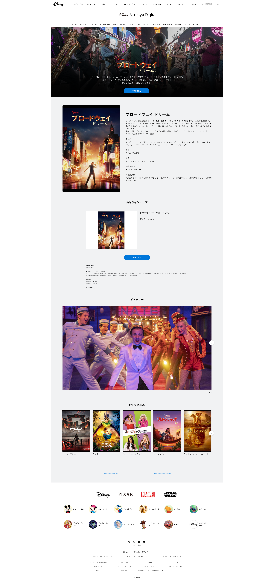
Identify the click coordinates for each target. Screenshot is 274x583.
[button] (211, 433)
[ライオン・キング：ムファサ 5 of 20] (197, 431)
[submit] (217, 4)
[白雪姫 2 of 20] (106, 431)
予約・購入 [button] (136, 91)
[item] (91, 4)
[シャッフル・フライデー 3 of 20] (137, 431)
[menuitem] (78, 4)
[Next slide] (208, 351)
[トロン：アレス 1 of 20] (76, 431)
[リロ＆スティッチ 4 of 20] (167, 431)
